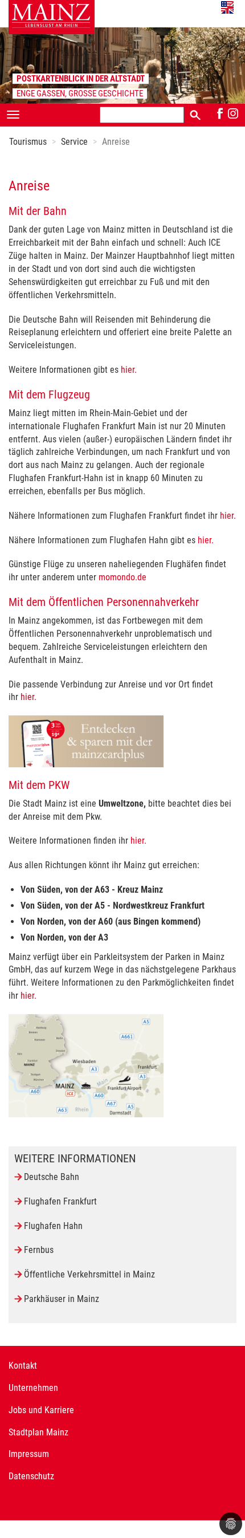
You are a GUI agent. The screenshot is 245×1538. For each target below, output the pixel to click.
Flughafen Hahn (53, 1225)
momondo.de (122, 577)
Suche (195, 114)
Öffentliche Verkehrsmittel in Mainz (89, 1274)
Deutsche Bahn (51, 1176)
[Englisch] (227, 7)
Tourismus (28, 141)
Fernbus (39, 1249)
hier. (129, 369)
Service (74, 141)
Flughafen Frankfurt (60, 1201)
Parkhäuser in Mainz (61, 1298)
